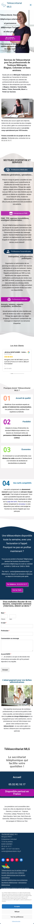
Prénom (3, 619)
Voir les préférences (17, 917)
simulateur (22, 504)
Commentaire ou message (10, 638)
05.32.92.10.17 (17, 784)
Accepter (17, 906)
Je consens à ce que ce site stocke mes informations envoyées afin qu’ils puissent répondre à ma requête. (15, 659)
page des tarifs (12, 501)
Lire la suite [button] (8, 368)
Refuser (17, 912)
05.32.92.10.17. (6, 140)
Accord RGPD (6, 654)
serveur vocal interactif (16, 242)
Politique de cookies (16, 921)
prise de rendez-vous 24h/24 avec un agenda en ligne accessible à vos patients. (17, 201)
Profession (5, 631)
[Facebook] (3, 860)
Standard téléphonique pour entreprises (14, 880)
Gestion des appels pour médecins (12, 873)
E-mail (3, 623)
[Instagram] (12, 860)
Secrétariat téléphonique (9, 882)
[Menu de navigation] (31, 5)
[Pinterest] (16, 860)
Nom (3, 613)
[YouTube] (7, 860)
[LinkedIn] (21, 860)
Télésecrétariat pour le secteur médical (14, 870)
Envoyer (5, 670)
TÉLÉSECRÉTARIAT (7, 834)
